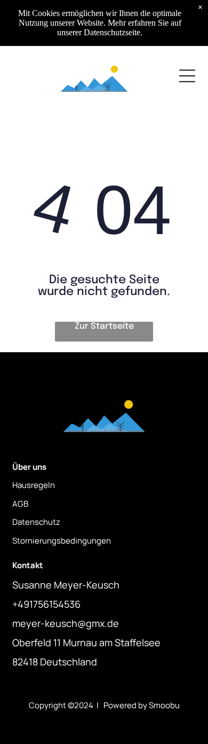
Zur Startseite (104, 326)
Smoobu (164, 705)
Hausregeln (33, 485)
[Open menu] (187, 76)
